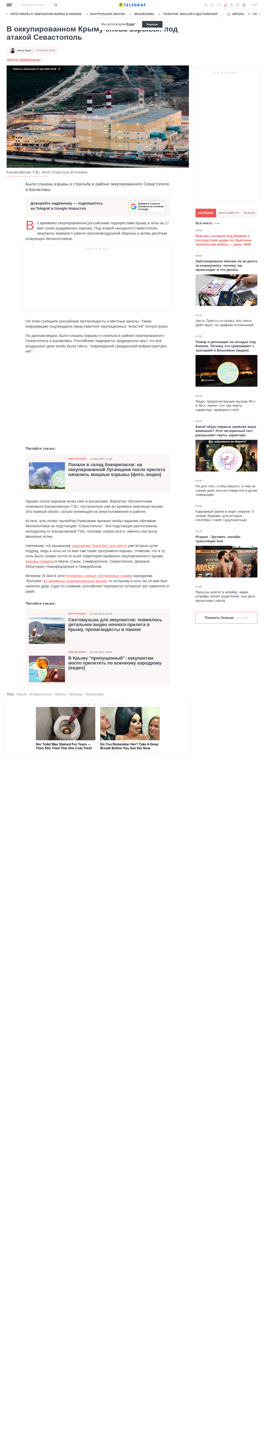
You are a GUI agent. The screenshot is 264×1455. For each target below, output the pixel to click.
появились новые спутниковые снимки (99, 576)
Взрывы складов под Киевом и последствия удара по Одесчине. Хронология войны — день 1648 (224, 240)
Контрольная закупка (107, 14)
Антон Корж (24, 50)
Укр (254, 5)
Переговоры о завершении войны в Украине (46, 14)
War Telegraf (77, 458)
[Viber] (212, 5)
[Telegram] (219, 5)
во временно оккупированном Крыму (74, 581)
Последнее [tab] (206, 213)
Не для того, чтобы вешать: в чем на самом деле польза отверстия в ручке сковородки (226, 490)
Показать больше (219, 617)
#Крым (21, 694)
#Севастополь (40, 694)
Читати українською (23, 60)
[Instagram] (237, 5)
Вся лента (204, 223)
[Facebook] (206, 5)
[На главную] (132, 4)
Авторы (238, 14)
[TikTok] (243, 5)
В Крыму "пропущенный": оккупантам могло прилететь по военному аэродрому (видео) (114, 663)
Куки (130, 24)
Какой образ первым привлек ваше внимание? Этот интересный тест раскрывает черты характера (226, 431)
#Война (60, 694)
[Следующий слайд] (260, 14)
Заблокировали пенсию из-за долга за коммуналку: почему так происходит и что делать (226, 265)
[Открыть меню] (9, 4)
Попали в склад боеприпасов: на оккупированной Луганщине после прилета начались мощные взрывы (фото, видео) (116, 469)
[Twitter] (232, 5)
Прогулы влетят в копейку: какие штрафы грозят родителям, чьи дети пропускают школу (225, 596)
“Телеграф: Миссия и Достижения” (190, 14)
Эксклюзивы (144, 14)
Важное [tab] (249, 213)
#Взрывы (76, 694)
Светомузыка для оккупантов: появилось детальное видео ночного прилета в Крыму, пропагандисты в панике (115, 624)
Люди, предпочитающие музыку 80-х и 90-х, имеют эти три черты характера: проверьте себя (226, 405)
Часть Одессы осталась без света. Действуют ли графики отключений (224, 323)
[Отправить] (56, 5)
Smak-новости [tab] (228, 213)
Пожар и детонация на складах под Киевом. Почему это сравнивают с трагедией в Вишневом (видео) (226, 346)
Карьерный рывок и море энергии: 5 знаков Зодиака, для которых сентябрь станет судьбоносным (225, 516)
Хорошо (152, 24)
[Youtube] (225, 5)
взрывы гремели (40, 561)
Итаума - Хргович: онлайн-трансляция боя (218, 539)
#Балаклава (94, 694)
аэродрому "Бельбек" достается (99, 546)
